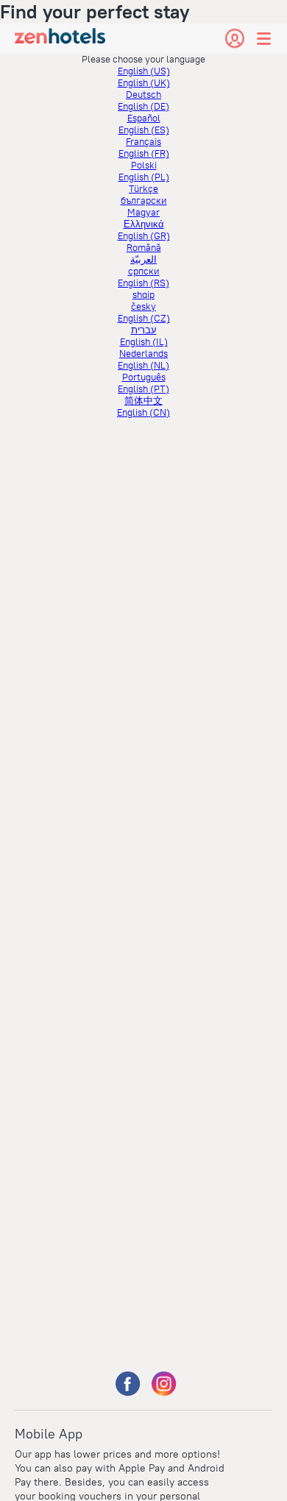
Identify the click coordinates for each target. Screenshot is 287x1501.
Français (143, 141)
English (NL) (143, 365)
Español (143, 118)
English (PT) (143, 388)
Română (144, 247)
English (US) (144, 71)
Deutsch (143, 94)
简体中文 (143, 400)
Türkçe (143, 188)
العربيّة (143, 259)
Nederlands (143, 353)
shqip (143, 294)
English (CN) (143, 412)
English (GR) (144, 235)
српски (144, 271)
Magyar (143, 212)
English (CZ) (144, 318)
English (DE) (143, 106)
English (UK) (144, 82)
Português (144, 377)
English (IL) (144, 341)
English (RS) (143, 282)
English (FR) (143, 153)
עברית (144, 330)
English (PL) (143, 176)
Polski (144, 165)
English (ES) (143, 129)
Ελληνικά (144, 224)
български (144, 200)
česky (143, 306)
